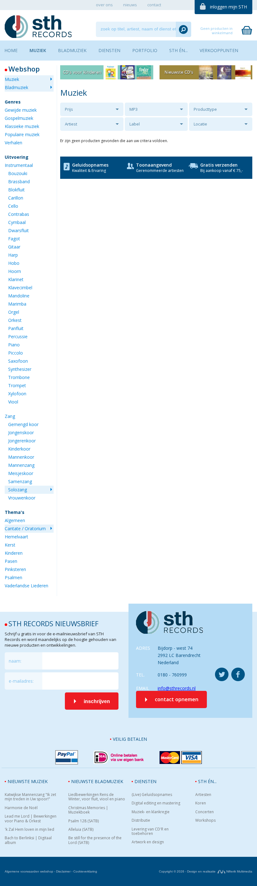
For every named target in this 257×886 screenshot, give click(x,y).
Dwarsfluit (18, 230)
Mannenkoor (21, 457)
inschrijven (97, 701)
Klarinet (16, 279)
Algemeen (15, 520)
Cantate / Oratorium (25, 528)
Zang (10, 416)
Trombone (19, 377)
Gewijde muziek (21, 110)
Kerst (10, 545)
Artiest (71, 124)
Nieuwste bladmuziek (97, 781)
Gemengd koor (23, 424)
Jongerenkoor (22, 441)
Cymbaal (17, 222)
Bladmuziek (16, 87)
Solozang (17, 490)
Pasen (11, 561)
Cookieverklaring (85, 871)
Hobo (13, 263)
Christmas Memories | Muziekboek (88, 810)
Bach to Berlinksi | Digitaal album (28, 840)
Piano (14, 345)
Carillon (15, 198)
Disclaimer (63, 871)
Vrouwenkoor (21, 498)
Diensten (145, 781)
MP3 (133, 109)
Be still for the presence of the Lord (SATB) (95, 840)
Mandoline (18, 296)
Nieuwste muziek (28, 781)
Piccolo (15, 353)
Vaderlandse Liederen (26, 586)
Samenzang (20, 481)
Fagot (14, 239)
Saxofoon (18, 361)
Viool (13, 402)
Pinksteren (15, 569)
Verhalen (13, 143)
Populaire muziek (22, 134)
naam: (15, 661)
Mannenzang (21, 465)
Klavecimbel (20, 288)
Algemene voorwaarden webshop (29, 871)
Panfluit (16, 328)
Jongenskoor (21, 432)
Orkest (15, 320)
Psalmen (13, 577)
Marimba (17, 304)
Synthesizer (19, 369)
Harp (13, 255)
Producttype (205, 109)
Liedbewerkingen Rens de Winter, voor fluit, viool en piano (96, 797)
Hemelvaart (16, 537)
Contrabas (18, 214)
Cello (13, 206)
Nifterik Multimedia (238, 871)
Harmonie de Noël (21, 808)
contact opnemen (176, 699)
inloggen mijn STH (228, 7)
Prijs (69, 109)
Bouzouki (17, 173)
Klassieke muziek (22, 126)
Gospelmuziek (19, 118)
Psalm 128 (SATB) (83, 821)
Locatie (200, 124)
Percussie (18, 336)
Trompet (17, 385)
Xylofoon (17, 394)
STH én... (207, 781)
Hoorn (14, 271)
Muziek (12, 79)
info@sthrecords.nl (177, 688)
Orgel (13, 312)
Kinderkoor (19, 449)
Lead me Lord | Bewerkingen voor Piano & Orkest (30, 818)
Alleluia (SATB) (80, 829)
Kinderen (14, 553)
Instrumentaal (19, 165)
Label (134, 124)
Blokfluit (16, 190)
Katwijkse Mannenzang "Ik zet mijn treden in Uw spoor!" (30, 797)
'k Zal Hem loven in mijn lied (29, 829)
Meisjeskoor (20, 473)
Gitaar (14, 247)
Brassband (19, 181)
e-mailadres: (21, 681)
